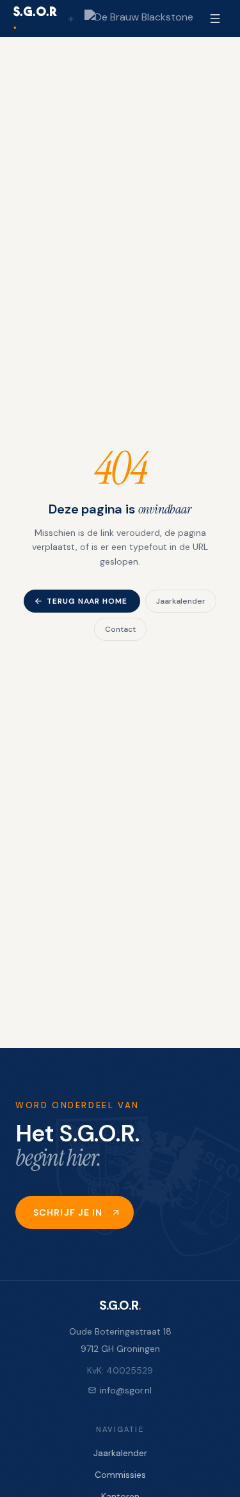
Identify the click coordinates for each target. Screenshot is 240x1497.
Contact (120, 629)
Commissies (120, 1474)
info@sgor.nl (126, 1390)
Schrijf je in (68, 1212)
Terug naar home (87, 601)
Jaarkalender (180, 601)
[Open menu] (215, 18)
